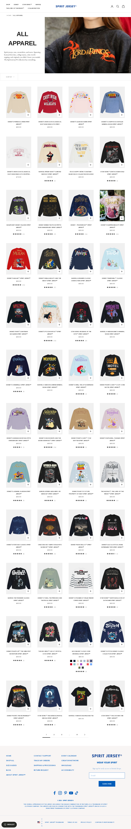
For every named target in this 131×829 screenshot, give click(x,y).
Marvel (38, 4)
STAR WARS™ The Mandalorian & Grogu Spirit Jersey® (50, 717)
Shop (8, 4)
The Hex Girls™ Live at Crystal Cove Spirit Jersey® (49, 652)
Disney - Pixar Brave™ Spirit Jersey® (81, 226)
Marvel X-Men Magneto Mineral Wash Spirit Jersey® (112, 332)
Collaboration (34, 8)
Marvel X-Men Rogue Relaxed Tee (81, 716)
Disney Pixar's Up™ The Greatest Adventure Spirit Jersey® (19, 652)
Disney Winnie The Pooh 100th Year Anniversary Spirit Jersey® (50, 226)
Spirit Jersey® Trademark (54, 822)
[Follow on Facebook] (54, 793)
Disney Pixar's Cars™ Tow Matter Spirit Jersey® (81, 439)
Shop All (10, 760)
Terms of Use (72, 822)
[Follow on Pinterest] (65, 793)
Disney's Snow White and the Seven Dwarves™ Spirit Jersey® (50, 439)
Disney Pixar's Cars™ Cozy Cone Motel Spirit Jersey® (112, 386)
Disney (16, 4)
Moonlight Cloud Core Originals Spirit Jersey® (81, 652)
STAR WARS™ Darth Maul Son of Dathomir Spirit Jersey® (112, 599)
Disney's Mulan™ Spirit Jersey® (18, 278)
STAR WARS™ (27, 4)
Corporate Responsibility (104, 822)
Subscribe (107, 784)
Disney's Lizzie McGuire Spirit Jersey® (81, 123)
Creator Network (70, 760)
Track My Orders (42, 760)
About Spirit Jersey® (15, 775)
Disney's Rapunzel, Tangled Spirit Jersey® (112, 439)
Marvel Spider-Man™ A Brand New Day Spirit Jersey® (50, 173)
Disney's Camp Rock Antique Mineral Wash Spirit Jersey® (112, 123)
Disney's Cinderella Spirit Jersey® (18, 385)
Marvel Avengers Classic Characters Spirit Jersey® (81, 279)
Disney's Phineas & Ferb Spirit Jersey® (19, 123)
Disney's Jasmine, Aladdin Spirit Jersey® (18, 492)
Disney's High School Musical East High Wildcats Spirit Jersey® (50, 123)
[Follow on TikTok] (76, 793)
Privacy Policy (86, 822)
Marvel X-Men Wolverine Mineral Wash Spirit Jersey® (49, 386)
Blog (8, 770)
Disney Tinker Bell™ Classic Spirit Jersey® (112, 279)
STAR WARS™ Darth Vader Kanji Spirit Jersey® (112, 173)
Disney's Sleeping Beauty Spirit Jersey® (112, 226)
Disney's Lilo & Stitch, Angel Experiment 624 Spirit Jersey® (112, 546)
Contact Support (42, 756)
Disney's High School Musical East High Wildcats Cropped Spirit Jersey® (18, 173)
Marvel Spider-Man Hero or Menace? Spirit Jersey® (50, 492)
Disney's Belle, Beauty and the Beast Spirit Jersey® (50, 279)
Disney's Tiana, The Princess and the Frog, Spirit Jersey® (50, 599)
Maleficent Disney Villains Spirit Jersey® (19, 226)
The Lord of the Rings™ (15, 8)
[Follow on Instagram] (60, 793)
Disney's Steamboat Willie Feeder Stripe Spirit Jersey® (81, 599)
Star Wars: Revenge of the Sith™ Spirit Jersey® (81, 332)
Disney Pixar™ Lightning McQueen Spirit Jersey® (19, 332)
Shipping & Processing (45, 765)
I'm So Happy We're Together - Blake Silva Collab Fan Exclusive (81, 173)
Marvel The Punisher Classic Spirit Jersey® (19, 599)
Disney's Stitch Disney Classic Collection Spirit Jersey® (112, 652)
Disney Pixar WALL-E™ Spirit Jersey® (81, 546)
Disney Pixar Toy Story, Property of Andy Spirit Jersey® (81, 492)
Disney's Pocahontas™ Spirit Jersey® (50, 332)
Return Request (41, 770)
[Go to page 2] (85, 735)
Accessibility (67, 770)
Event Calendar (68, 756)
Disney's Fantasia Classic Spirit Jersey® (19, 546)
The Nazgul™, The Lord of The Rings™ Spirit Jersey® (112, 492)
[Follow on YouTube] (71, 793)
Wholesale (66, 765)
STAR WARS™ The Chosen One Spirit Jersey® (112, 717)
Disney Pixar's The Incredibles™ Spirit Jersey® (18, 717)
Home (9, 15)
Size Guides (11, 765)
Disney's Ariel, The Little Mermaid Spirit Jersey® (81, 386)
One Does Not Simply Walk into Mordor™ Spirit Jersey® (50, 546)
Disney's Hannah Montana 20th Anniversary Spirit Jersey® (19, 439)
